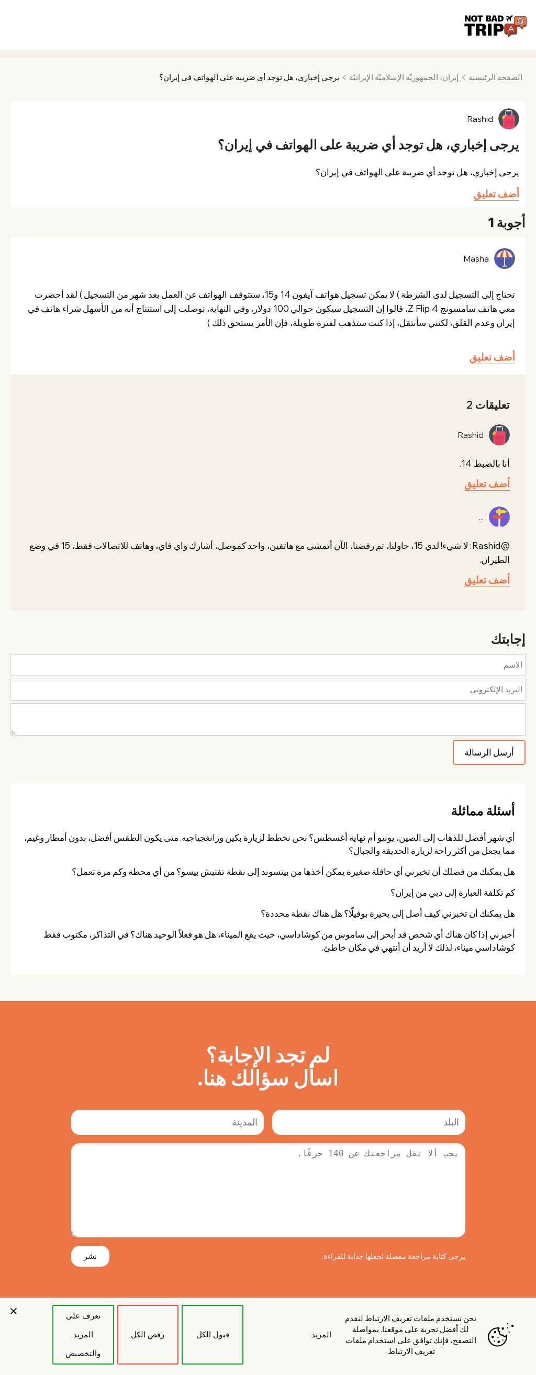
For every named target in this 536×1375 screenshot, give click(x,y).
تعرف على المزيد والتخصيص (82, 1334)
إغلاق (13, 1311)
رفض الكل (147, 1334)
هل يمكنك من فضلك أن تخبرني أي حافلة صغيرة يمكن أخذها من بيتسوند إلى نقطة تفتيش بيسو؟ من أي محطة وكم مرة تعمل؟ (293, 871)
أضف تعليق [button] (496, 193)
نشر (90, 1256)
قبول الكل (212, 1334)
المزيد (321, 1334)
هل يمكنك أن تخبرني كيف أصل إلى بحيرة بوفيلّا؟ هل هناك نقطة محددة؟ (388, 913)
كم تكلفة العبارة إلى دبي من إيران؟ (452, 892)
